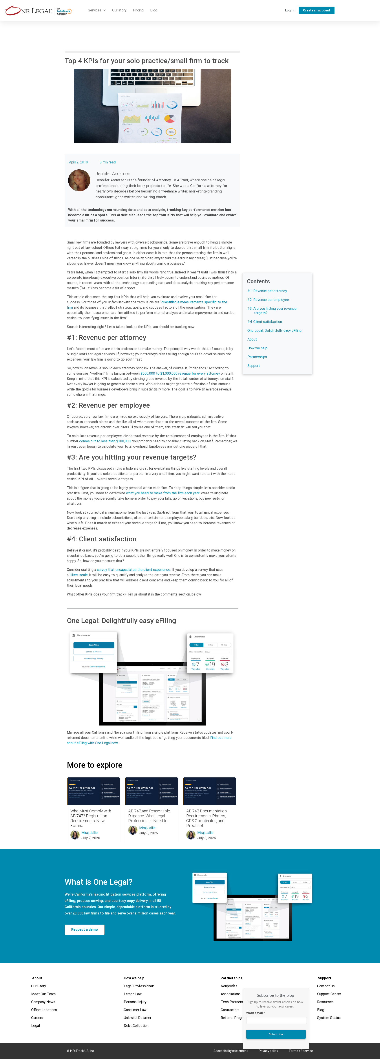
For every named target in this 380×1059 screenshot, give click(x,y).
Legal (35, 1026)
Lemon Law (133, 994)
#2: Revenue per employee (268, 300)
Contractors (230, 1010)
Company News (43, 1002)
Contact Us (326, 986)
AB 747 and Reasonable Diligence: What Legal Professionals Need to (149, 816)
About (252, 339)
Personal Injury (135, 1002)
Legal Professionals (139, 986)
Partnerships (257, 357)
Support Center (329, 994)
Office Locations (44, 1010)
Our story (119, 10)
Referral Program (234, 1018)
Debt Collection (136, 1026)
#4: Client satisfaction (265, 322)
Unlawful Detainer (137, 1018)
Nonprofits (229, 986)
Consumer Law (135, 1010)
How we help (257, 348)
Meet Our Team (43, 994)
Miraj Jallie (89, 833)
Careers (37, 1018)
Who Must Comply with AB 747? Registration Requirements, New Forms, (90, 818)
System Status (329, 1018)
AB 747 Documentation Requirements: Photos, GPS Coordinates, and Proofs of (206, 818)
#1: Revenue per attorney (267, 291)
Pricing (138, 10)
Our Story (38, 986)
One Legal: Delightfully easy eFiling (274, 330)
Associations (231, 994)
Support (253, 366)
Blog (153, 10)
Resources (325, 1002)
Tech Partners (232, 1002)
